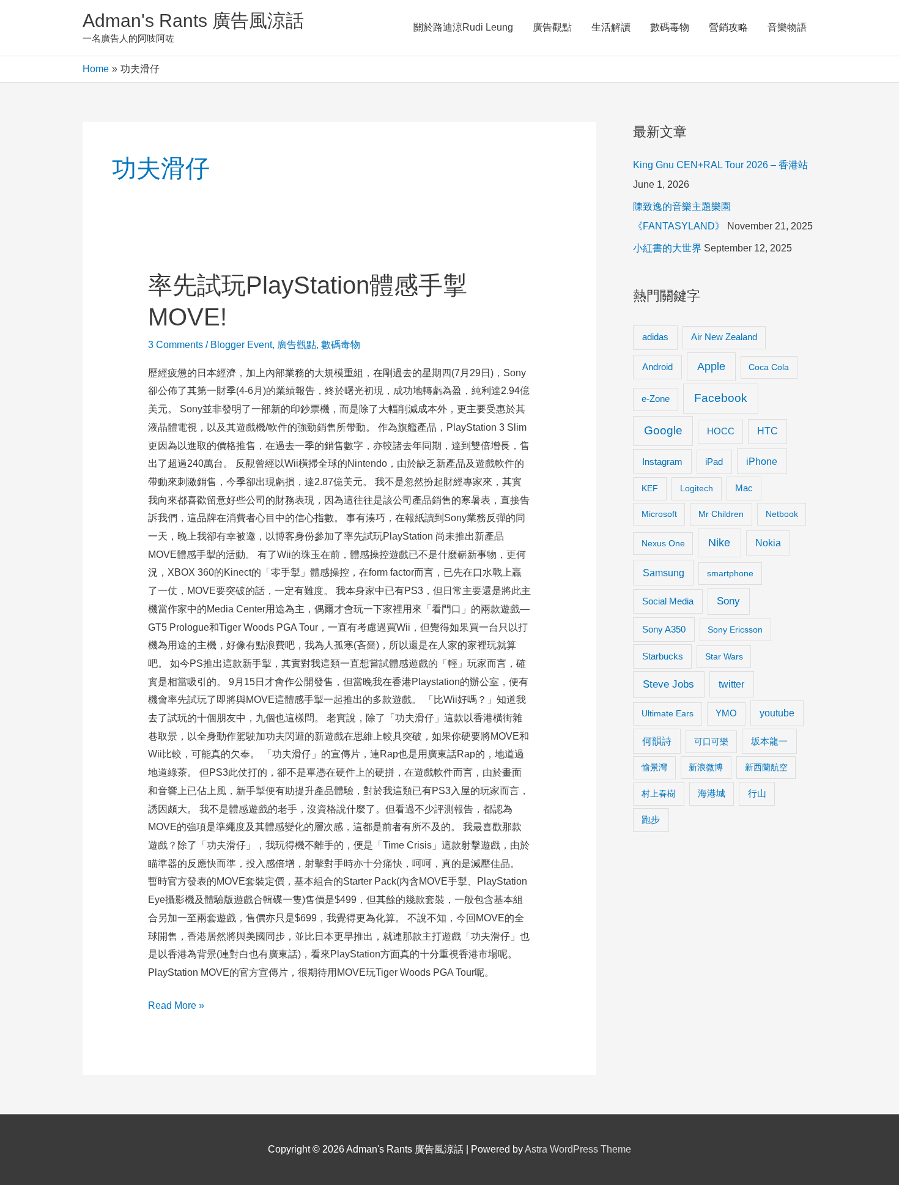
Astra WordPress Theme (578, 1149)
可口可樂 (711, 741)
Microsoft (659, 514)
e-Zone (656, 399)
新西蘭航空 (766, 767)
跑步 (651, 820)
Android (657, 367)
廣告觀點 (552, 27)
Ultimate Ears (668, 713)
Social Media (668, 601)
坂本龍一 (769, 741)
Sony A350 (664, 629)
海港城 (711, 793)
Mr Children (721, 514)
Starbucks (662, 656)
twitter (731, 683)
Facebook (720, 398)
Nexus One (663, 543)
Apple (711, 366)
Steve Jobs (668, 684)
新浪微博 (706, 767)
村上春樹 (659, 793)
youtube (777, 713)
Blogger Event (241, 345)
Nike (719, 543)
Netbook (782, 514)
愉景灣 (654, 767)
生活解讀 (611, 27)
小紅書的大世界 (667, 248)
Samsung (663, 572)
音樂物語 (787, 27)
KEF (650, 488)
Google (663, 430)
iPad (714, 461)
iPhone (761, 461)
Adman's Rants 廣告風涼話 (193, 20)
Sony (728, 601)
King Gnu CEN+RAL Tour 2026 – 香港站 (720, 165)
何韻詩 (656, 741)
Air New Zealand (724, 337)
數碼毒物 (669, 27)
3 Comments (175, 345)
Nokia (768, 543)
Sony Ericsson (735, 629)
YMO (726, 713)
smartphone (730, 573)
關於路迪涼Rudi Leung (463, 27)
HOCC (720, 431)
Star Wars (724, 656)
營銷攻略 (728, 27)
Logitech (696, 488)
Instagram (662, 461)
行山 (757, 793)
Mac (744, 488)
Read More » (176, 1007)
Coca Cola (769, 367)
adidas (655, 337)
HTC (767, 431)
